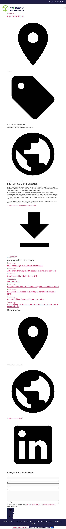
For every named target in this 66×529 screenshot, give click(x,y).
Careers (26, 521)
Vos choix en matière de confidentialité (39, 527)
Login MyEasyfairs (59, 1)
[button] (65, 8)
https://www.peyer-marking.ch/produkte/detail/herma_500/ (21, 205)
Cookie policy (58, 521)
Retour (12, 517)
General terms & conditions (37, 521)
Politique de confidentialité (33, 504)
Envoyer (13, 512)
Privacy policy (49, 521)
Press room (19, 521)
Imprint (33, 523)
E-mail (8, 482)
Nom (8, 475)
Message (9, 489)
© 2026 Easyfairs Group (9, 521)
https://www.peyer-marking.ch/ (14, 181)
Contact (51, 1)
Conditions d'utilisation (49, 504)
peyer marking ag (15, 16)
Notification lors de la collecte (20, 527)
